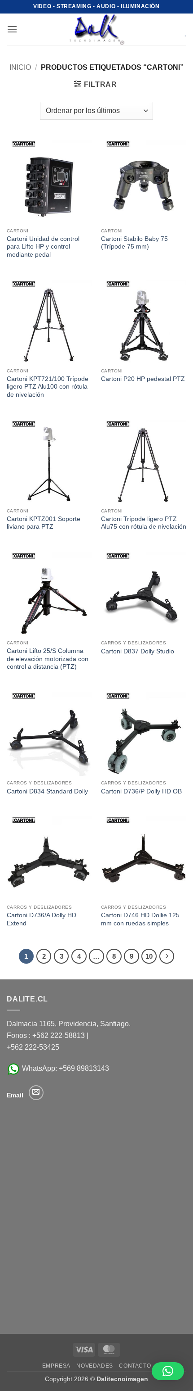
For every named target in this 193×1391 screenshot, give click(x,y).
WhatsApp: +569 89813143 (64, 1068)
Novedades (94, 1366)
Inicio (20, 67)
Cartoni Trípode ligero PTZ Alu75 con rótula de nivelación (143, 523)
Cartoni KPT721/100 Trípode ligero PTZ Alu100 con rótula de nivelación (47, 387)
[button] (12, 29)
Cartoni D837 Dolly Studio (137, 651)
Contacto (135, 1366)
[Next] (167, 956)
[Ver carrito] (179, 29)
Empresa (56, 1366)
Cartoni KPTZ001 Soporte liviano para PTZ (43, 523)
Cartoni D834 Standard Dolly (47, 791)
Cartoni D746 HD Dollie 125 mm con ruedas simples (140, 919)
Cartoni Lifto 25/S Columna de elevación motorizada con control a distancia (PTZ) (47, 659)
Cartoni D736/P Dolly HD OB (141, 791)
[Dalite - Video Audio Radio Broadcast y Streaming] (96, 29)
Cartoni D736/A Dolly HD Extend (41, 919)
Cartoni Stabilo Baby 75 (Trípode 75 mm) (134, 243)
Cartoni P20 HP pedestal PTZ (143, 379)
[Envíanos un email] (36, 1092)
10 (149, 956)
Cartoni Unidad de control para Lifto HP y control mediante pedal (43, 247)
